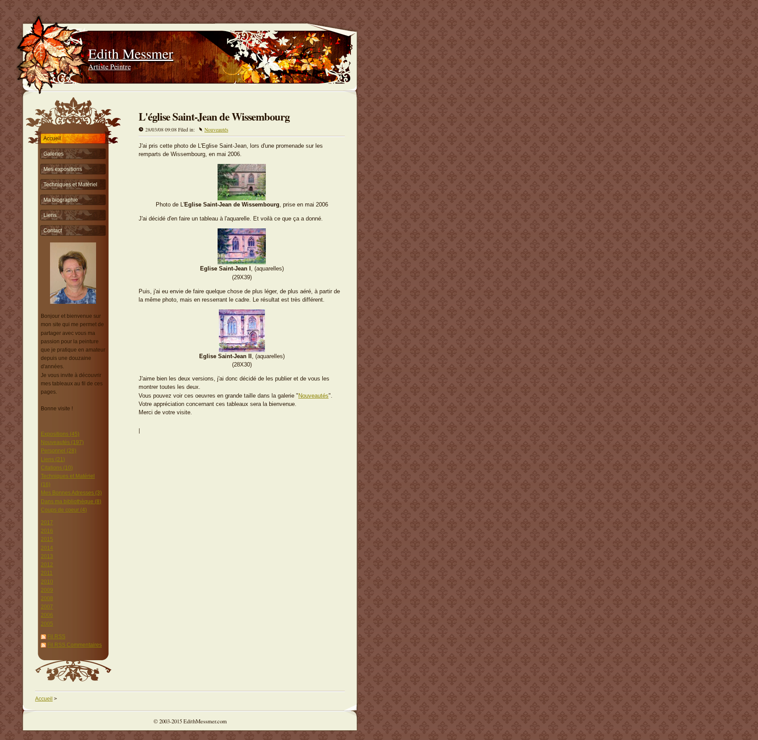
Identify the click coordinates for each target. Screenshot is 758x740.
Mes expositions (62, 169)
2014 (47, 548)
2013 (47, 556)
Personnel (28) (58, 450)
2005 (47, 623)
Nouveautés (216, 129)
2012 (47, 564)
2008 (47, 598)
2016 (47, 531)
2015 (47, 539)
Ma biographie (60, 200)
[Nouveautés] (242, 262)
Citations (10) (57, 467)
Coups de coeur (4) (64, 509)
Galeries (53, 154)
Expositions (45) (60, 434)
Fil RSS (56, 636)
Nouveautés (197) (62, 442)
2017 (47, 522)
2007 (47, 606)
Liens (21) (53, 459)
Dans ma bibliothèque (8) (71, 501)
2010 (47, 581)
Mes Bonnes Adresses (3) (71, 492)
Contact (52, 230)
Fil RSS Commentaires (74, 645)
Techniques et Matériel (70, 184)
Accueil (52, 138)
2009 (47, 590)
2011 (47, 573)
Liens (50, 215)
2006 (47, 615)
